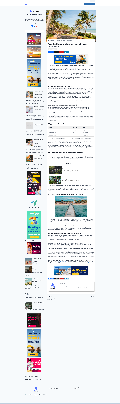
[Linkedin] (93, 1)
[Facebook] (91, 1)
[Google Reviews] (94, 1)
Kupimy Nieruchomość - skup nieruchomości (34, 379)
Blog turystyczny (51, 42)
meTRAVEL (51, 46)
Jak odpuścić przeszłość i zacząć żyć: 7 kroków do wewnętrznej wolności (38, 124)
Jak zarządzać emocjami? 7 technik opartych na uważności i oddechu (39, 93)
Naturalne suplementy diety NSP (32, 376)
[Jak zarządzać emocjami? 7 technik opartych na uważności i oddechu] (29, 94)
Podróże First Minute (54, 388)
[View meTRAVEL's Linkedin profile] (58, 287)
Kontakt (75, 388)
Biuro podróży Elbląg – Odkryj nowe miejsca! (87, 297)
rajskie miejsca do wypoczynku (61, 261)
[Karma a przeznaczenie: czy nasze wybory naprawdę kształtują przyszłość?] (29, 142)
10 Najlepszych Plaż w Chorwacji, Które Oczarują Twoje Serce (37, 260)
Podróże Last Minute (54, 387)
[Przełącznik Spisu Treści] (92, 82)
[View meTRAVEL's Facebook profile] (58, 285)
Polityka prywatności (78, 387)
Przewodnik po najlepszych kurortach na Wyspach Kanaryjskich (56, 298)
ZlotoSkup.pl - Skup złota (31, 377)
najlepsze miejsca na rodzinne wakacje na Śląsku (81, 262)
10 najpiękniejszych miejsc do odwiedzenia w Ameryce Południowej (38, 280)
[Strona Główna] (48, 40)
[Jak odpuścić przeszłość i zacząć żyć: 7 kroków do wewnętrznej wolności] (29, 125)
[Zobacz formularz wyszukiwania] (88, 1)
